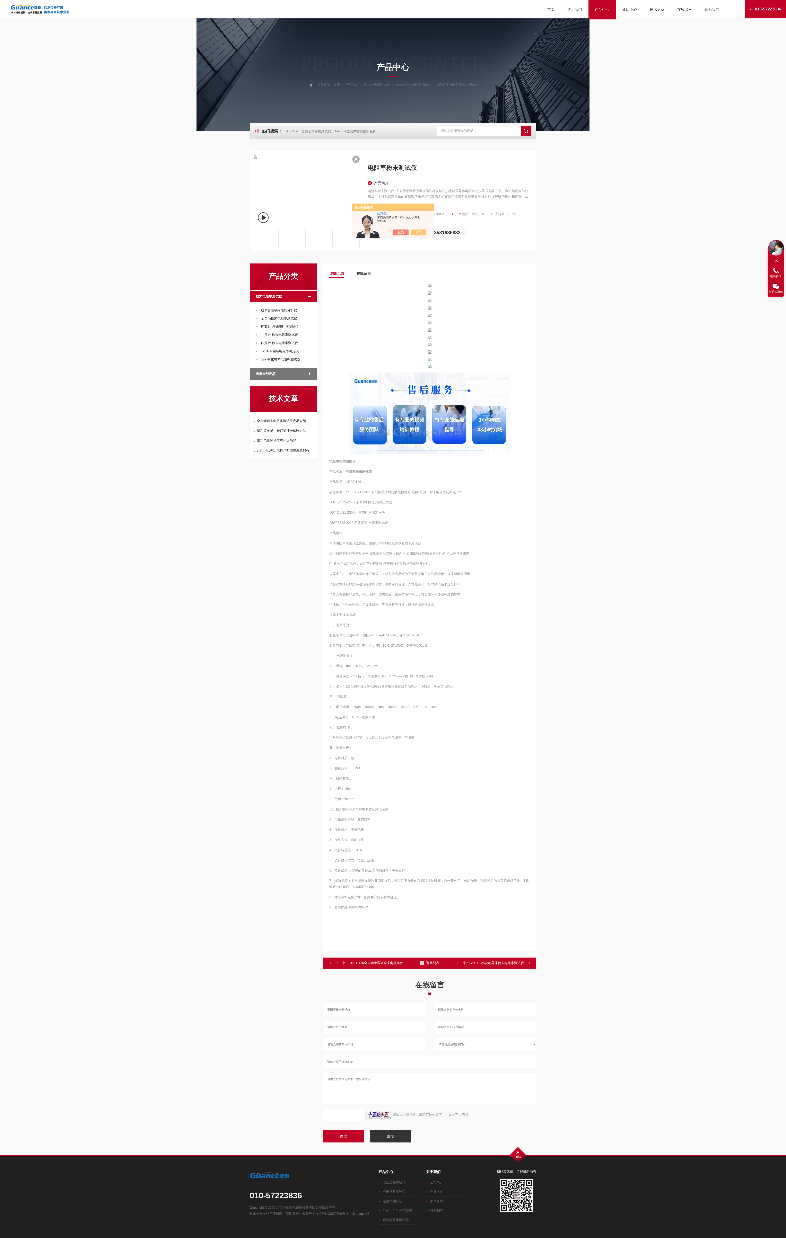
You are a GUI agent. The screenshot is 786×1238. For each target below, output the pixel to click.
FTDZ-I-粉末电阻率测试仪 (280, 326)
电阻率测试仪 (392, 1201)
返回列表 (432, 963)
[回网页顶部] (776, 261)
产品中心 (602, 10)
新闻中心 (629, 10)
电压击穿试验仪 (394, 1182)
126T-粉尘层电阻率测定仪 (280, 351)
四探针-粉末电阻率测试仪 (279, 343)
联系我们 (712, 10)
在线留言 (684, 10)
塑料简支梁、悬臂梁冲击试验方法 (281, 430)
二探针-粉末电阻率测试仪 (279, 335)
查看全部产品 (266, 374)
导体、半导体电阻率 (397, 1210)
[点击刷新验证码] (378, 1115)
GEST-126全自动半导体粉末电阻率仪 (376, 963)
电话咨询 (775, 276)
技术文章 (657, 10)
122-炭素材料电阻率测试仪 (280, 359)
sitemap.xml (360, 1213)
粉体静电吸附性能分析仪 (279, 310)
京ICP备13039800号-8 (331, 1213)
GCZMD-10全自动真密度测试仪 (308, 131)
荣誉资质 (436, 1201)
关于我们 (574, 10)
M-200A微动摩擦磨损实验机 (355, 131)
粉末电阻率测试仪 (377, 85)
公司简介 (436, 1182)
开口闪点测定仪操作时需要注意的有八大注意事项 (285, 450)
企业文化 (436, 1191)
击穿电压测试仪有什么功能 (276, 440)
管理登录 (292, 1213)
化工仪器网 (274, 1213)
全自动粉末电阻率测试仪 (413, 85)
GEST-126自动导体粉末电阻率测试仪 (496, 963)
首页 (551, 10)
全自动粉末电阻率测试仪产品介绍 (281, 421)
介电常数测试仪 (394, 1191)
